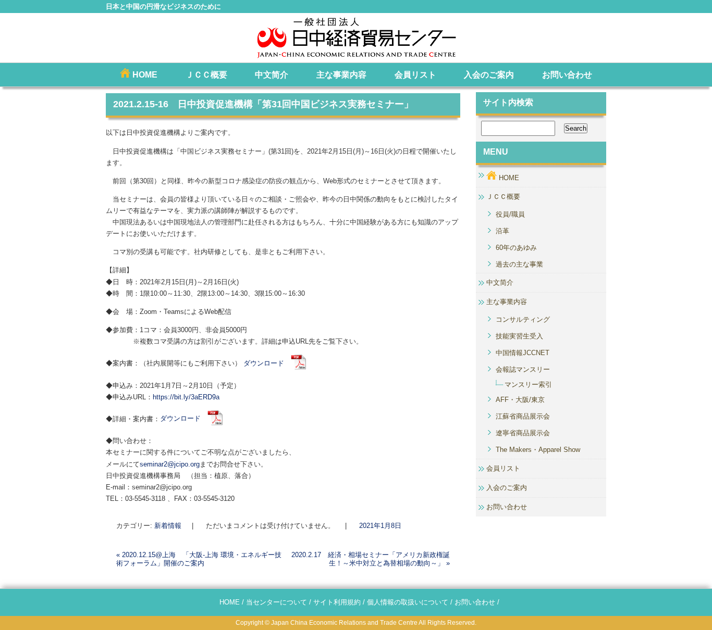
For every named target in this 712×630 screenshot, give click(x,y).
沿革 (502, 231)
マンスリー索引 (528, 384)
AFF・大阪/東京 (520, 400)
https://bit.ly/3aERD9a (186, 397)
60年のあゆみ (516, 247)
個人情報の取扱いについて (407, 602)
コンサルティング (523, 319)
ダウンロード (267, 363)
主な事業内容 (341, 74)
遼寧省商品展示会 (523, 433)
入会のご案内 (489, 74)
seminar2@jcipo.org (170, 464)
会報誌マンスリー (523, 369)
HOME (143, 74)
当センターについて (276, 602)
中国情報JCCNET (522, 353)
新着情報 (167, 526)
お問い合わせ (567, 74)
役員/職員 (510, 214)
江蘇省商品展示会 (523, 416)
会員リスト (415, 74)
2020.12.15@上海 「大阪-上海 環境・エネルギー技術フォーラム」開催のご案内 (198, 559)
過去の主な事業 (519, 264)
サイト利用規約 (337, 602)
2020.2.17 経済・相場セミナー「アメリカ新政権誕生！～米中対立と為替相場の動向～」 (370, 559)
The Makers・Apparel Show (538, 449)
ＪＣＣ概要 (206, 74)
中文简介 (271, 74)
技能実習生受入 (519, 336)
